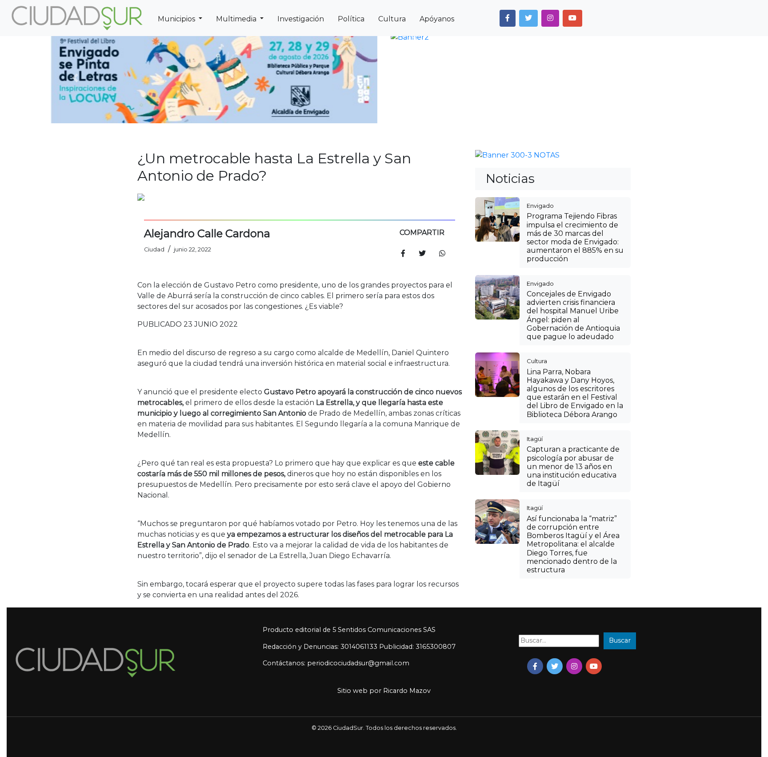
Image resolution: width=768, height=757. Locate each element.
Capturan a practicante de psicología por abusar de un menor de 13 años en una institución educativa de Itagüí (573, 466)
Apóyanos (437, 19)
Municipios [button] (177, 19)
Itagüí (535, 438)
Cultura (392, 19)
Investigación (300, 19)
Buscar (620, 640)
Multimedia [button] (237, 19)
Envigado (540, 205)
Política (351, 19)
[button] (508, 18)
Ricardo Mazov (407, 691)
